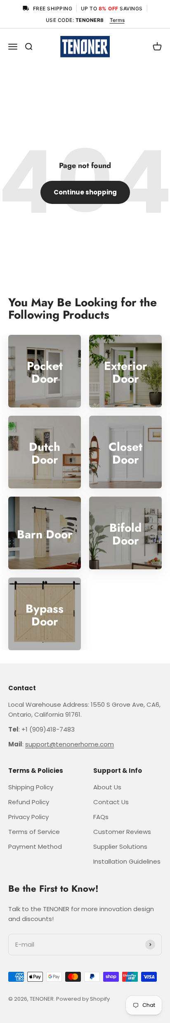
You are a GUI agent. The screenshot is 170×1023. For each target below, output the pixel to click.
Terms (117, 20)
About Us (107, 787)
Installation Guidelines (127, 861)
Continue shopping (85, 192)
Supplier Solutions (120, 846)
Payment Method (35, 846)
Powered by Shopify (83, 999)
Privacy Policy (28, 816)
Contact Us (111, 802)
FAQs (101, 816)
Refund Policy (28, 802)
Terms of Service (34, 831)
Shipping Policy (30, 787)
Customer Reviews (122, 831)
